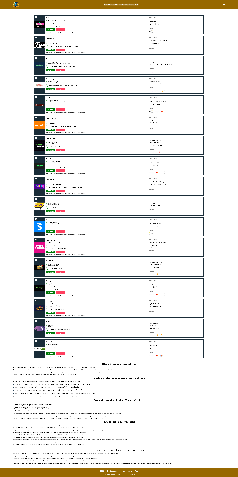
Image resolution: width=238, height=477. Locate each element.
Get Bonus (51, 29)
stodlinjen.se (75, 32)
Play (60, 29)
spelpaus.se (70, 32)
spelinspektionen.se (81, 32)
